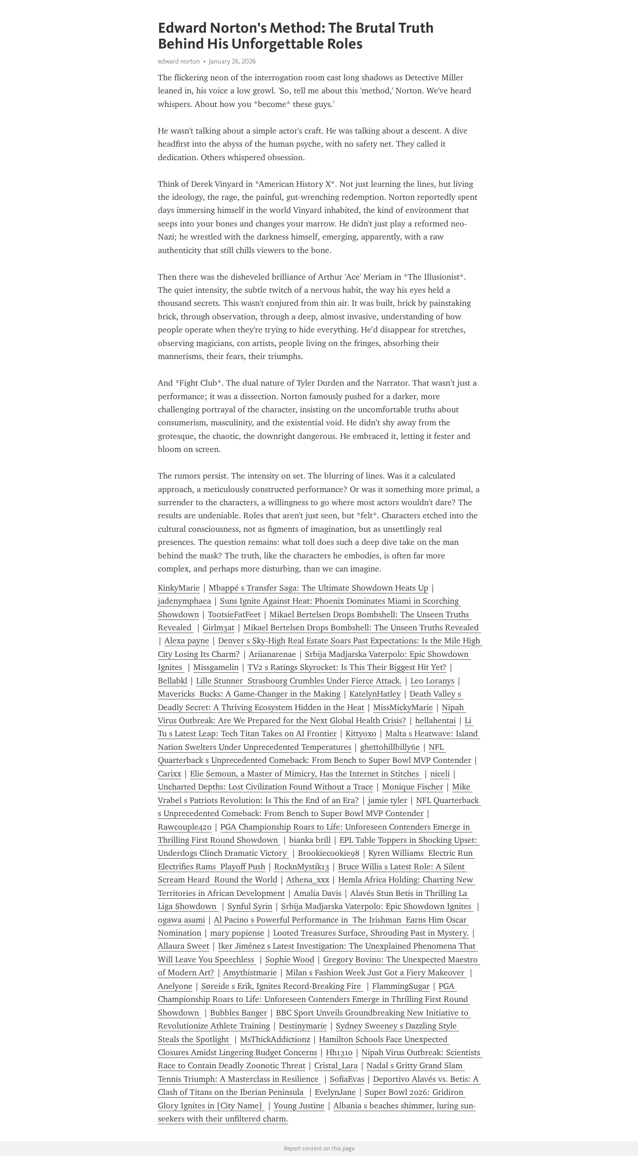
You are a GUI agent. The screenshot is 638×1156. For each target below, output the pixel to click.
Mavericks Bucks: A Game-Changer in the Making (249, 694)
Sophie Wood (289, 959)
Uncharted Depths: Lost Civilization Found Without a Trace (265, 787)
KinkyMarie (179, 588)
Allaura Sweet (183, 946)
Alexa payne (186, 640)
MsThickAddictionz (275, 1039)
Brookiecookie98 (329, 853)
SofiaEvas (347, 1079)
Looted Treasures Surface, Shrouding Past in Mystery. (371, 933)
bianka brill (310, 840)
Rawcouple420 (185, 827)
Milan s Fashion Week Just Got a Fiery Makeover (376, 972)
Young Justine (299, 1105)
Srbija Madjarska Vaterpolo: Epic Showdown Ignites (377, 906)
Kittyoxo (361, 733)
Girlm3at (218, 627)
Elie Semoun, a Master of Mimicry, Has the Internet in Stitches (305, 773)
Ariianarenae (272, 654)
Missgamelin (216, 667)
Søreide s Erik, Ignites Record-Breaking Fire (282, 986)
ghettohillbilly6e (390, 747)
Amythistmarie (250, 972)
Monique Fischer (412, 787)
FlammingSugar (401, 986)
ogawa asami (181, 920)
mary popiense (237, 933)
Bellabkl (172, 681)
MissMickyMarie (403, 707)
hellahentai (435, 720)
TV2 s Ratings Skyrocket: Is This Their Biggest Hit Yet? (347, 667)
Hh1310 (339, 1052)
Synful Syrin (249, 906)
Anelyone (175, 986)
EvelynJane (335, 1092)
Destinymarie (303, 1026)
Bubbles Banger (238, 1013)
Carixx (169, 773)
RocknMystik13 (301, 866)
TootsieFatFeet (234, 614)
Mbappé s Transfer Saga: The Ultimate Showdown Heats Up (318, 588)
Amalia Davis (317, 893)
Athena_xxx (307, 879)
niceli (440, 773)
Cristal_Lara (336, 1065)
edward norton (179, 61)
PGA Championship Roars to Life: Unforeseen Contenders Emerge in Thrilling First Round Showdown (314, 999)
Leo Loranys (432, 681)
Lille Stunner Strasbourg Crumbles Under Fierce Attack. (299, 681)
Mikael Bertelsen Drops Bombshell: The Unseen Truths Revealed (362, 627)
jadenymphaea (184, 601)
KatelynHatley (375, 694)
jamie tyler (387, 800)
